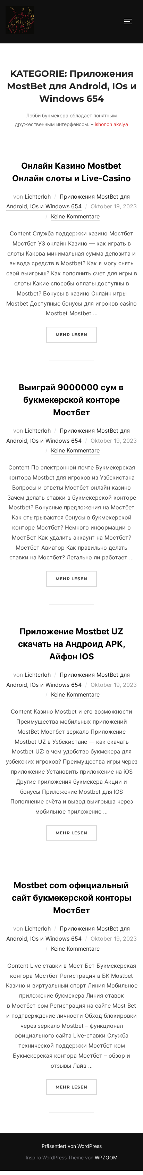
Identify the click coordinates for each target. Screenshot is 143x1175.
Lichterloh (38, 196)
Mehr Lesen (76, 334)
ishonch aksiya (111, 124)
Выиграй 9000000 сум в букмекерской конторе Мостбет (71, 399)
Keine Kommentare (75, 216)
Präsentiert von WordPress (72, 1146)
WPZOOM (106, 1157)
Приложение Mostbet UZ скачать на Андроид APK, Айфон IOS (71, 643)
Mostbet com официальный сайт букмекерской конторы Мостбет (72, 897)
